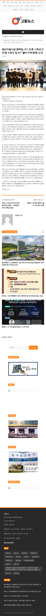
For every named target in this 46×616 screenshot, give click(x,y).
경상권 (31, 9)
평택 (5, 6)
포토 (8, 2)
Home (5, 40)
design (34, 553)
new (26, 557)
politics (9, 560)
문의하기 (39, 6)
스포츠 (16, 6)
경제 (16, 2)
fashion (9, 557)
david (24, 553)
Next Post (38, 200)
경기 (10, 40)
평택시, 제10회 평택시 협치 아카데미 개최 (35, 204)
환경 (28, 2)
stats (18, 560)
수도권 (21, 9)
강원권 (26, 9)
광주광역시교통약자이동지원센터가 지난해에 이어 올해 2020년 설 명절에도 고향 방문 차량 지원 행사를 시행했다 (23, 569)
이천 (16, 573)
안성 (41, 2)
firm (18, 557)
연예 (32, 2)
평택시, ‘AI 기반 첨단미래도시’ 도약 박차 (15, 327)
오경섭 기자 (18, 215)
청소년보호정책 (9, 543)
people (35, 557)
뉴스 (8, 573)
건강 (8, 564)
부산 (21, 6)
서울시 (37, 2)
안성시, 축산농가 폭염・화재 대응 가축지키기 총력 (19, 600)
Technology (28, 560)
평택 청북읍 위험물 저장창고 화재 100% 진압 (17, 605)
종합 (4, 2)
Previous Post (9, 200)
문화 (20, 2)
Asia (8, 553)
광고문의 (32, 6)
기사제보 (26, 6)
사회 (12, 2)
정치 (24, 2)
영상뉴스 (10, 6)
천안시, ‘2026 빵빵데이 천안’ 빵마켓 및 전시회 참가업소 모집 (22, 296)
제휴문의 (15, 9)
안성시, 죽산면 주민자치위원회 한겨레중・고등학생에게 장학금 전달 (11, 205)
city (16, 553)
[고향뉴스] (23, 20)
